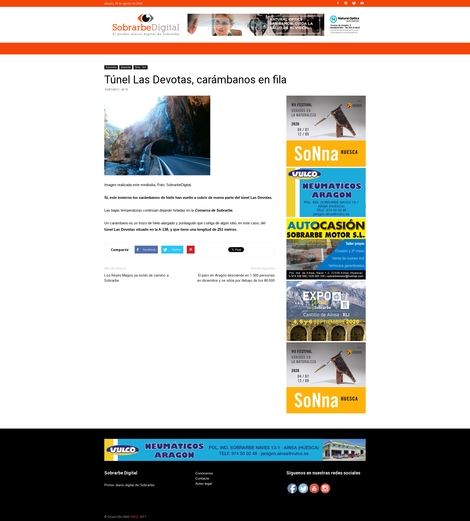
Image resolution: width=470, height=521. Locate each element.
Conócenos (204, 473)
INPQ (134, 517)
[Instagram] (346, 3)
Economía (111, 67)
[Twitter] (354, 3)
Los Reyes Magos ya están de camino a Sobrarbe (136, 278)
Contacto (202, 478)
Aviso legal (203, 483)
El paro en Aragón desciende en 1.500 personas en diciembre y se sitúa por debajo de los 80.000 (236, 278)
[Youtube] (362, 3)
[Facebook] (337, 3)
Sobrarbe (126, 67)
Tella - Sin (140, 67)
